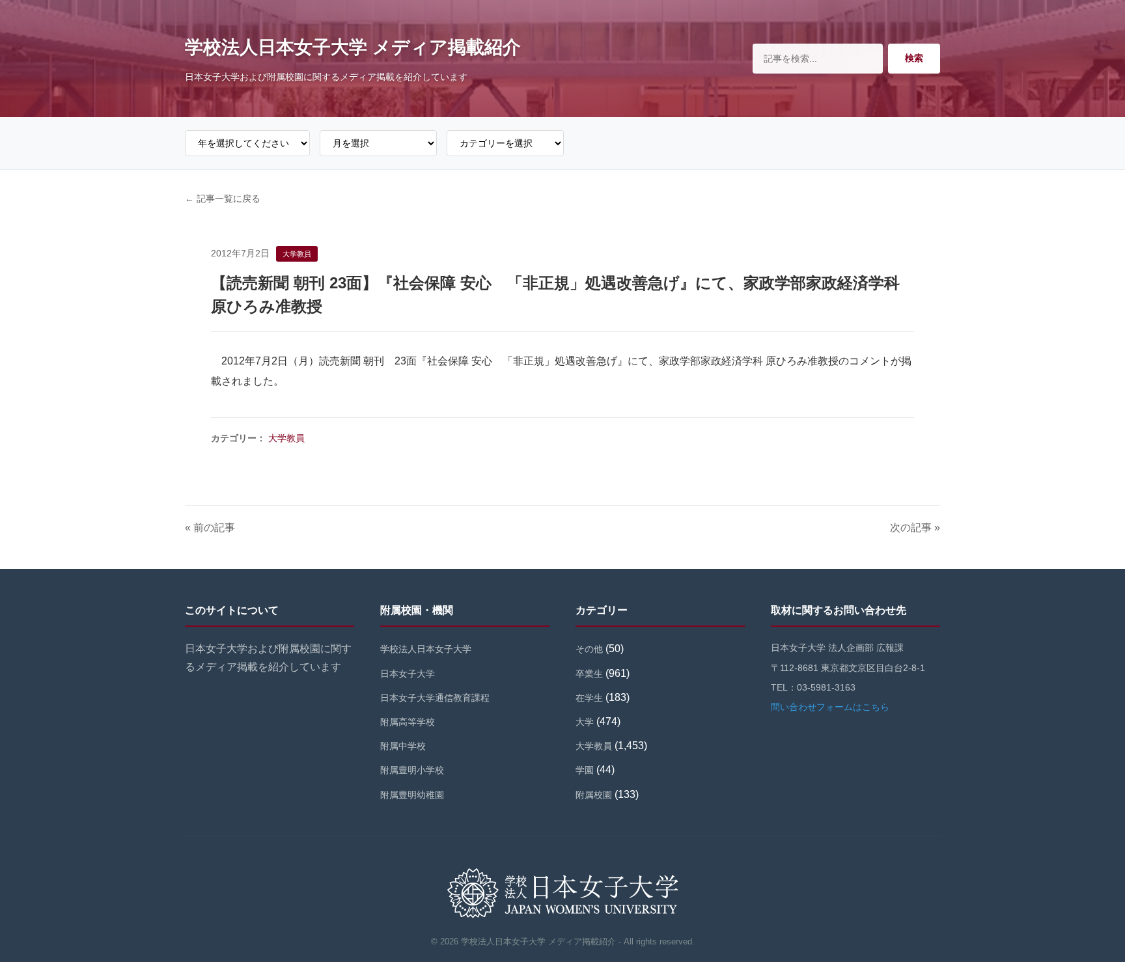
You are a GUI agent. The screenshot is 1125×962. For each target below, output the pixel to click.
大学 (585, 722)
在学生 (589, 698)
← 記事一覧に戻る (222, 198)
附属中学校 (403, 746)
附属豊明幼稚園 (412, 795)
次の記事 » (915, 527)
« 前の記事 (210, 527)
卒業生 (589, 673)
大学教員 (286, 438)
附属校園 (594, 795)
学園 (585, 770)
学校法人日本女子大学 (425, 649)
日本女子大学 (407, 673)
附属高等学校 (407, 722)
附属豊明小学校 (412, 770)
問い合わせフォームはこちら (830, 707)
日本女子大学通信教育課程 (435, 698)
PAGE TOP (1089, 922)
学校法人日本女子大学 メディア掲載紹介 (353, 47)
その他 (589, 649)
